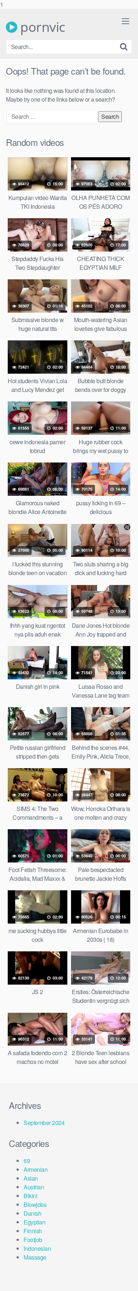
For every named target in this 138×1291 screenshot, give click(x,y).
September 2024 (44, 1122)
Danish (32, 1213)
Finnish (33, 1231)
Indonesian (37, 1248)
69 (27, 1160)
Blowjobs (35, 1204)
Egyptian (34, 1222)
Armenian (35, 1169)
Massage (35, 1257)
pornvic (41, 27)
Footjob (33, 1239)
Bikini (30, 1196)
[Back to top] (125, 1278)
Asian (31, 1178)
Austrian (34, 1187)
